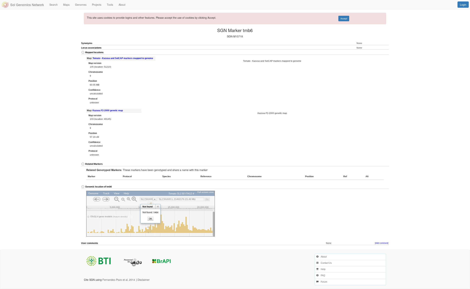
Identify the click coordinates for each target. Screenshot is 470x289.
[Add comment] (381, 243)
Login (463, 4)
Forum (323, 282)
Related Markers (94, 164)
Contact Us (325, 263)
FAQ (322, 275)
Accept (343, 18)
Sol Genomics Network (27, 4)
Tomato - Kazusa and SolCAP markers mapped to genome (123, 58)
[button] (373, 53)
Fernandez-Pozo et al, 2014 (118, 279)
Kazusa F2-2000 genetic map (108, 110)
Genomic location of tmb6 (98, 186)
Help (322, 269)
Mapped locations (94, 52)
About (323, 256)
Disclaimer (144, 279)
